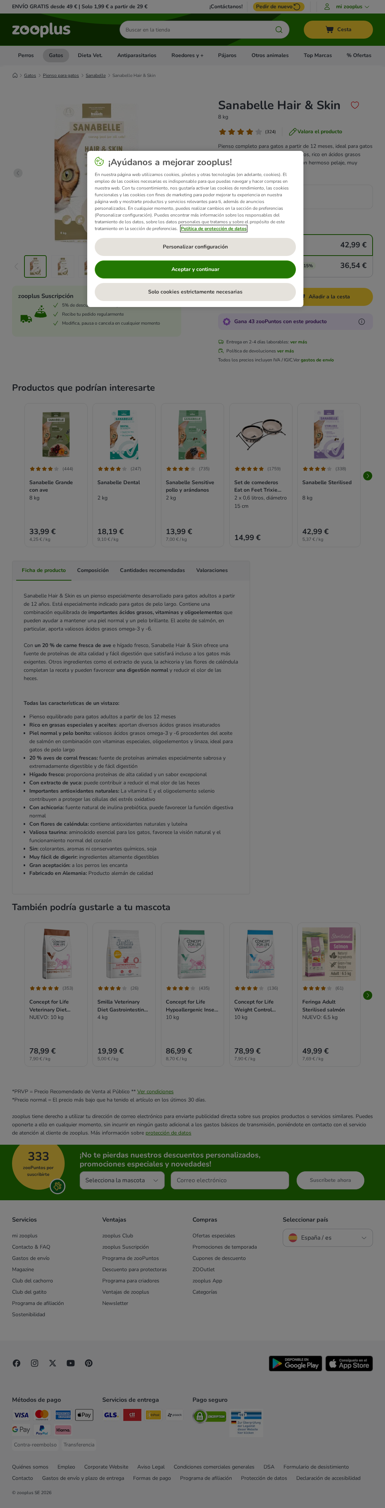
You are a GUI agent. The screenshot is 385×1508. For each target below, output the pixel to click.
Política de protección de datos (214, 229)
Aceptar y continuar (195, 269)
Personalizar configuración (195, 246)
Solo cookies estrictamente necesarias (195, 291)
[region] (195, 229)
